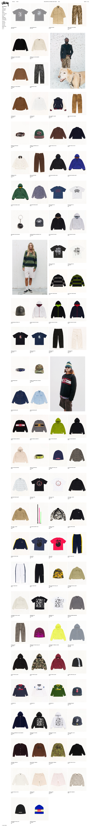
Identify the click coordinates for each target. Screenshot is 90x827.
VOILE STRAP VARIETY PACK (34, 526)
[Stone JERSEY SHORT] (39, 779)
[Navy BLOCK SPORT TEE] (58, 192)
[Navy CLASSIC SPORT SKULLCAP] (58, 455)
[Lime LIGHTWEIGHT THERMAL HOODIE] (58, 632)
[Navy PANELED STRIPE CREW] (20, 543)
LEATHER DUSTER (51, 27)
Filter (17, 1)
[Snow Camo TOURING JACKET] (58, 514)
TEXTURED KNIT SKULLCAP (15, 821)
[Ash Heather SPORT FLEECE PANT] (20, 573)
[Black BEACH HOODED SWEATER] (77, 426)
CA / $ (3, 28)
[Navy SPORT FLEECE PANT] (77, 543)
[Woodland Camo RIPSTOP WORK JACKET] (39, 662)
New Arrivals (4, 6)
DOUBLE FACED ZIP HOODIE (34, 322)
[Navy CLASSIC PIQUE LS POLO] (77, 133)
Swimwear (4, 17)
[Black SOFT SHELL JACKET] (77, 484)
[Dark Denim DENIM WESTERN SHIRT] (20, 397)
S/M (11, 148)
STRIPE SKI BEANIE (33, 821)
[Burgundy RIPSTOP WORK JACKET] (58, 662)
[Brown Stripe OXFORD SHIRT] (20, 103)
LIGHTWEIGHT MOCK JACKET (72, 585)
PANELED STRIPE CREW (71, 526)
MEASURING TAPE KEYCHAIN (15, 234)
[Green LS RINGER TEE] (58, 690)
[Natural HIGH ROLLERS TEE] (77, 251)
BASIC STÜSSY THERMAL (33, 762)
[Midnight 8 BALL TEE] (39, 543)
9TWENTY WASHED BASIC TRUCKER (35, 380)
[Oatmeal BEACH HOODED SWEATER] (20, 455)
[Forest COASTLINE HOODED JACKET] (20, 192)
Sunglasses (4, 18)
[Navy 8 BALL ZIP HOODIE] (77, 632)
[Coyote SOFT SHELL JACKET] (20, 514)
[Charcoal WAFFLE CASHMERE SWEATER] (77, 602)
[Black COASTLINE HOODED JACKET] (58, 162)
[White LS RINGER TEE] (39, 690)
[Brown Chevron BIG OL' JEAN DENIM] (39, 162)
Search (85, 1)
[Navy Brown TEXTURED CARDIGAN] (20, 749)
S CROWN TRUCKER (71, 703)
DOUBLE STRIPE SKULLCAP (72, 674)
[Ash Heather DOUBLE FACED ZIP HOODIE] (39, 309)
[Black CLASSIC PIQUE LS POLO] (77, 749)
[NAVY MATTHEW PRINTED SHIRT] (39, 192)
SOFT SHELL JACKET (14, 526)
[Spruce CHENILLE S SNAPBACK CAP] (39, 133)
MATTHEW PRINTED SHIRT (34, 204)
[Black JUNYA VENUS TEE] (20, 14)
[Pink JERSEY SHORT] (58, 779)
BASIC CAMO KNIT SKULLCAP (53, 585)
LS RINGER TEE (13, 703)
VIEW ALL (13, 1)
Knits (3, 11)
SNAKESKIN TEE (32, 615)
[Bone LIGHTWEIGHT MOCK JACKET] (20, 602)
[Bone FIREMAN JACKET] (20, 162)
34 (55, 354)
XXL (56, 177)
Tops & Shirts (4, 13)
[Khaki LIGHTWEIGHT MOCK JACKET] (77, 573)
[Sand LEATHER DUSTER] (58, 14)
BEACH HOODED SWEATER (53, 438)
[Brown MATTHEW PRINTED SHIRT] (77, 455)
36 (76, 30)
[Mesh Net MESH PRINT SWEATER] (77, 779)
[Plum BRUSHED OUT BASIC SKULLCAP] (39, 632)
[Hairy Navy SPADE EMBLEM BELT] (20, 368)
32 (35, 178)
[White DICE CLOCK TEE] (58, 484)
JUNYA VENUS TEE (13, 27)
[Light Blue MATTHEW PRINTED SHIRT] (20, 484)
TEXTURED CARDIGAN (14, 762)
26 (30, 178)
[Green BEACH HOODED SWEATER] (58, 426)
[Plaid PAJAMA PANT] (20, 632)
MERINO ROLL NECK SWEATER (15, 86)
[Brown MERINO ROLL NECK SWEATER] (20, 74)
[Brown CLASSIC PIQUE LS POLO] (58, 133)
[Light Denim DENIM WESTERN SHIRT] (39, 397)
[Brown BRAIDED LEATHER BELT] (20, 133)
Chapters (3, 22)
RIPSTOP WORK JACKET (14, 674)
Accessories (4, 19)
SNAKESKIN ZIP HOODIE (33, 732)
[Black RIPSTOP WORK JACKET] (20, 662)
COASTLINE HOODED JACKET (53, 175)
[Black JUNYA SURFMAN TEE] (39, 14)
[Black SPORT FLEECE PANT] (39, 573)
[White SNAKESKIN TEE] (58, 602)
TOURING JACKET (51, 526)
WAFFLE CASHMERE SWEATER (72, 615)
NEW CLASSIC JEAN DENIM (72, 27)
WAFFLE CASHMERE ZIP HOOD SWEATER (17, 732)
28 (69, 30)
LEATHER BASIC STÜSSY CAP (15, 322)
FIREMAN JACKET (13, 175)
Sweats (3, 12)
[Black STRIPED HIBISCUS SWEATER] (20, 426)
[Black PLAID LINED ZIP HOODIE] (58, 221)
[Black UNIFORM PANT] (58, 338)
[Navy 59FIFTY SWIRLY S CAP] (77, 720)
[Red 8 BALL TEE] (58, 543)
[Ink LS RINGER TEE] (20, 690)
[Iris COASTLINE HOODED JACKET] (77, 162)
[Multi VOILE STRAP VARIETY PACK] (39, 514)
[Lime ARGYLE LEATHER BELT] (39, 455)
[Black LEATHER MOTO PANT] (39, 74)
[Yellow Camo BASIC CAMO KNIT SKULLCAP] (58, 573)
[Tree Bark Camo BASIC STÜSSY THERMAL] (58, 749)
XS (11, 60)
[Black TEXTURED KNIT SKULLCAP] (20, 808)
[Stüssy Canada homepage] (5, 3)
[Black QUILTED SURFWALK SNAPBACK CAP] (39, 221)
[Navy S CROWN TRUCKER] (77, 690)
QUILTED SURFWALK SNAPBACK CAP (35, 234)
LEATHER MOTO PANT (33, 86)
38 (40, 178)
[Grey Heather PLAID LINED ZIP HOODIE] (77, 221)
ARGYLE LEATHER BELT (33, 467)
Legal (3, 27)
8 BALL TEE (31, 556)
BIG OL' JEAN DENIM (33, 175)
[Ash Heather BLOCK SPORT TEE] (77, 192)
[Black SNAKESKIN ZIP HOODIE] (39, 720)
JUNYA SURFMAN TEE (33, 27)
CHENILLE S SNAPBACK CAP (34, 145)
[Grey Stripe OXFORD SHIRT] (39, 103)
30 (71, 118)
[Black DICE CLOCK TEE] (39, 484)
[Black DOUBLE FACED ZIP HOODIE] (58, 309)
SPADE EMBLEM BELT (14, 380)
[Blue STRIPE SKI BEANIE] (39, 808)
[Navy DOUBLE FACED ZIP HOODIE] (77, 309)
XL (73, 177)
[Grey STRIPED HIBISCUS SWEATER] (39, 426)
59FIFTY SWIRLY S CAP (71, 732)
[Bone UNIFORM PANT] (77, 338)
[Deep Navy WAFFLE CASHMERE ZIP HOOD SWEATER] (20, 720)
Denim (3, 16)
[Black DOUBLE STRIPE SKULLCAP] (77, 662)
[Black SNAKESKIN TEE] (39, 602)
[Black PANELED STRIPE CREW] (77, 514)
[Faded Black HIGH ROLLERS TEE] (58, 251)
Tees (3, 7)
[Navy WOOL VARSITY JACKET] (58, 103)
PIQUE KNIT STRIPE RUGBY (53, 293)
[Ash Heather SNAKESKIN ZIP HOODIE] (58, 720)
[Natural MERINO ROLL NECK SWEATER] (39, 44)
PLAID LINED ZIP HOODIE (52, 234)
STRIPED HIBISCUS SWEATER (15, 438)
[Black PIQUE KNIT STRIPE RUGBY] (58, 280)
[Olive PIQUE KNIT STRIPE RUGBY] (77, 280)
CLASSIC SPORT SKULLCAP (53, 467)
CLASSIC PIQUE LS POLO (52, 145)
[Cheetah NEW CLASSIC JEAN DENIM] (77, 14)
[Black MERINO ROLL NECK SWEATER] (20, 44)
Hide (59, 1)
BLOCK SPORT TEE (52, 204)
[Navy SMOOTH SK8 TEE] (39, 338)
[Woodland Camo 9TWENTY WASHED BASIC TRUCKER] (39, 368)
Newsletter (4, 26)
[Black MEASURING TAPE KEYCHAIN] (20, 221)
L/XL (13, 148)
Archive (3, 21)
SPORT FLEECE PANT (71, 556)
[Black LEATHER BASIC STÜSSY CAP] (20, 309)
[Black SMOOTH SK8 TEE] (20, 338)
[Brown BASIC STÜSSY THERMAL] (39, 749)
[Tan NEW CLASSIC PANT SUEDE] (77, 103)
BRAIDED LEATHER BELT (14, 145)
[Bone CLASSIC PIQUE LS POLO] (20, 779)
